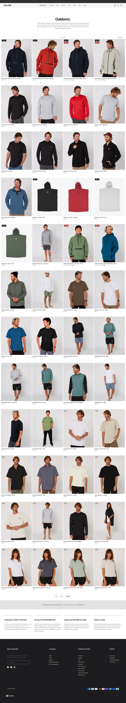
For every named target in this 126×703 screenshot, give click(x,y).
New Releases (43, 5)
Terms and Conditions (83, 672)
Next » (68, 596)
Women (63, 5)
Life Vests (51, 5)
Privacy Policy (81, 670)
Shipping (80, 657)
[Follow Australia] (7, 5)
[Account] (114, 5)
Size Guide (112, 655)
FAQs (79, 660)
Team (50, 657)
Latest (84, 5)
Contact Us (80, 655)
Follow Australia (12, 688)
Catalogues (112, 657)
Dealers (51, 660)
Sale (80, 5)
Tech (74, 5)
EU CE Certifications (53, 664)
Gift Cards (80, 664)
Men (58, 5)
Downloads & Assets (114, 660)
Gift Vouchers (113, 662)
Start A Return (81, 662)
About (50, 655)
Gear (69, 5)
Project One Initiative (54, 662)
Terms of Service (82, 666)
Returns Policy (81, 668)
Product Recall (81, 675)
